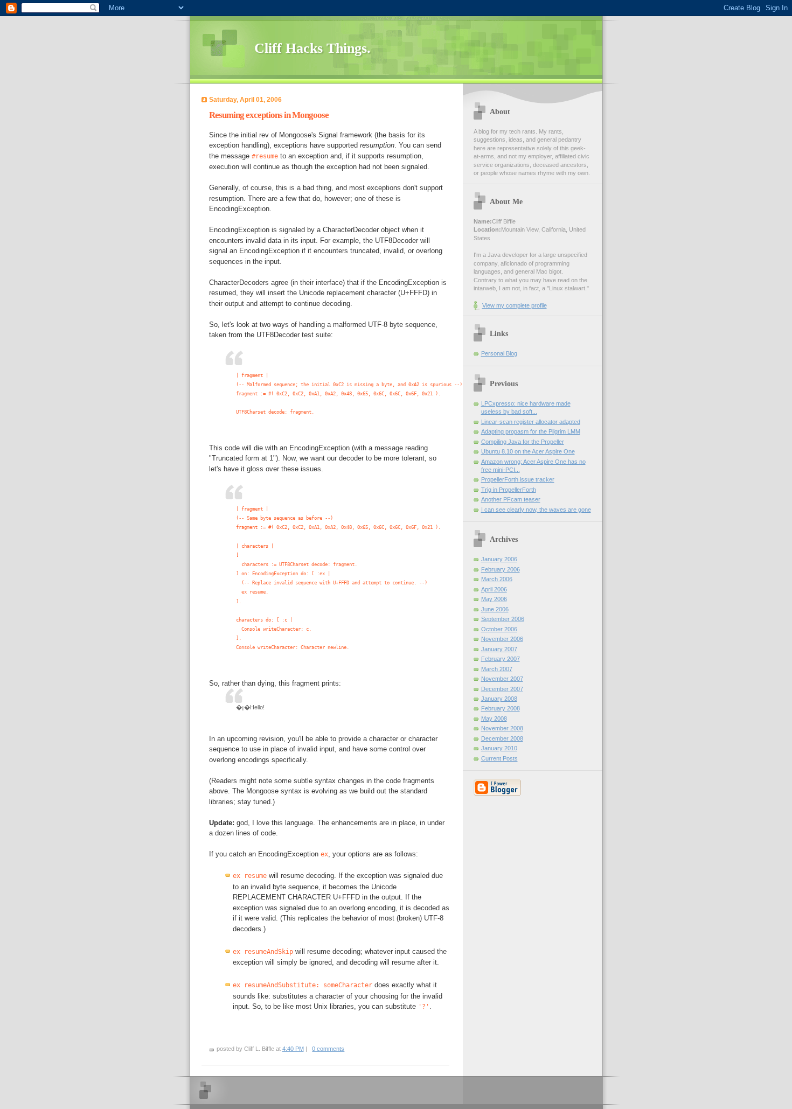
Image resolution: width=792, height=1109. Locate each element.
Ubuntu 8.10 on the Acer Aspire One (528, 451)
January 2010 (499, 748)
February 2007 (500, 658)
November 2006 (502, 639)
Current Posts (499, 758)
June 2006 (495, 609)
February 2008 (500, 708)
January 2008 (499, 698)
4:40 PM (293, 1048)
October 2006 (499, 629)
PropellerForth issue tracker (517, 479)
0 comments (328, 1048)
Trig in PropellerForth (508, 489)
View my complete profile (514, 305)
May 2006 (494, 599)
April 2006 (494, 589)
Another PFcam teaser (510, 499)
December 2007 (502, 689)
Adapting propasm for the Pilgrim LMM (530, 431)
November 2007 (502, 678)
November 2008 (502, 728)
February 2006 (500, 569)
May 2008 (494, 718)
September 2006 (502, 619)
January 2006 (499, 559)
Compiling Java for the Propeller (522, 441)
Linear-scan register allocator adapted (530, 422)
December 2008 (502, 738)
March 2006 (496, 579)
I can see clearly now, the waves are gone (536, 509)
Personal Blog (499, 353)
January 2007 (499, 649)
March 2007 (496, 669)
